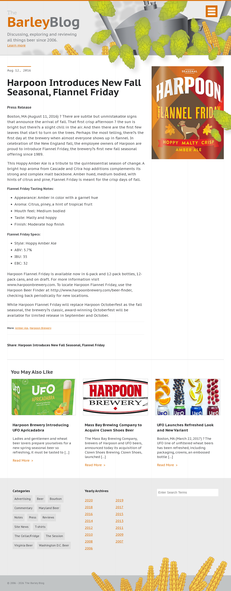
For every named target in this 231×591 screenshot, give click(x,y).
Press (32, 517)
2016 (89, 514)
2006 (89, 548)
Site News (21, 527)
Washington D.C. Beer (54, 545)
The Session (54, 536)
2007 (119, 541)
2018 (89, 507)
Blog (43, 20)
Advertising (22, 499)
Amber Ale (21, 328)
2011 (119, 528)
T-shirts (40, 527)
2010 (89, 535)
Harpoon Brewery (40, 328)
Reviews (48, 517)
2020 (89, 500)
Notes (18, 517)
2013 (119, 521)
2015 (119, 514)
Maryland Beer (49, 508)
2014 (89, 521)
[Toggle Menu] (211, 11)
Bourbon (56, 499)
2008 (89, 541)
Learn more (16, 45)
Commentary (23, 508)
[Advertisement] (188, 254)
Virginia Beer (23, 545)
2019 (119, 500)
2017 (119, 507)
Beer (40, 499)
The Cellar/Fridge (26, 536)
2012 (89, 528)
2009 (119, 535)
